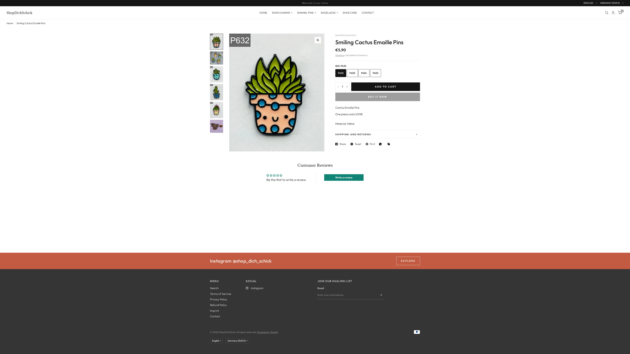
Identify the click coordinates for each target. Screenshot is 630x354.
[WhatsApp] (381, 144)
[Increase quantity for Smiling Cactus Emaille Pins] (347, 87)
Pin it (372, 144)
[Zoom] (318, 40)
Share (343, 144)
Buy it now (377, 96)
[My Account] (613, 12)
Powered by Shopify (267, 332)
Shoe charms (281, 12)
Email (320, 288)
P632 (341, 73)
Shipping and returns (353, 134)
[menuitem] (263, 13)
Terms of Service (220, 293)
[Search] (607, 12)
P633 (352, 73)
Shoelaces (328, 12)
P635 (375, 73)
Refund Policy (218, 305)
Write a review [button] (343, 177)
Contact (368, 12)
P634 (364, 73)
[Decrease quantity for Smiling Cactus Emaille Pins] (338, 87)
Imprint (214, 310)
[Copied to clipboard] (389, 144)
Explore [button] (408, 260)
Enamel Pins (305, 12)
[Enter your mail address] (381, 295)
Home (263, 12)
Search (214, 288)
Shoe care (350, 12)
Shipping (339, 55)
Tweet (358, 144)
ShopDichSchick (19, 13)
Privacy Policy (218, 299)
